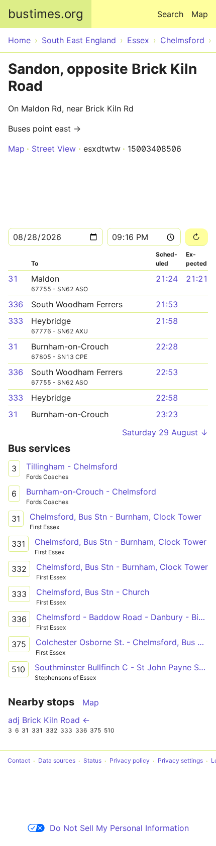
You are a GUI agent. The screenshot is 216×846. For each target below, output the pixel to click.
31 (13, 279)
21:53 (167, 304)
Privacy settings (180, 761)
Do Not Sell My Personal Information (119, 828)
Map (199, 14)
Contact (19, 761)
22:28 (167, 346)
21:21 (197, 279)
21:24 (167, 279)
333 (15, 321)
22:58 (167, 398)
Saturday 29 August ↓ (165, 432)
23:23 (167, 414)
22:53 (167, 372)
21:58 (167, 321)
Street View (54, 149)
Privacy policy (130, 761)
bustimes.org (45, 14)
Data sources (56, 761)
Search (170, 14)
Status (92, 761)
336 (15, 304)
